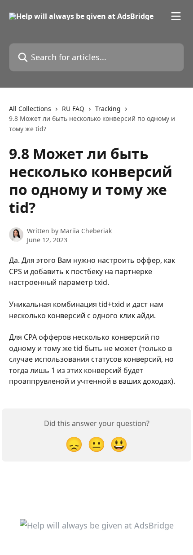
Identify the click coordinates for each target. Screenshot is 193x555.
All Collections (30, 108)
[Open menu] (176, 16)
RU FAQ (73, 108)
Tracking (108, 108)
